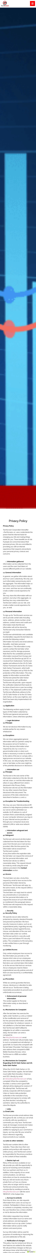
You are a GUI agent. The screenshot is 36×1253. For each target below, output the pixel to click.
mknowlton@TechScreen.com (16, 1079)
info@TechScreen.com (14, 1037)
